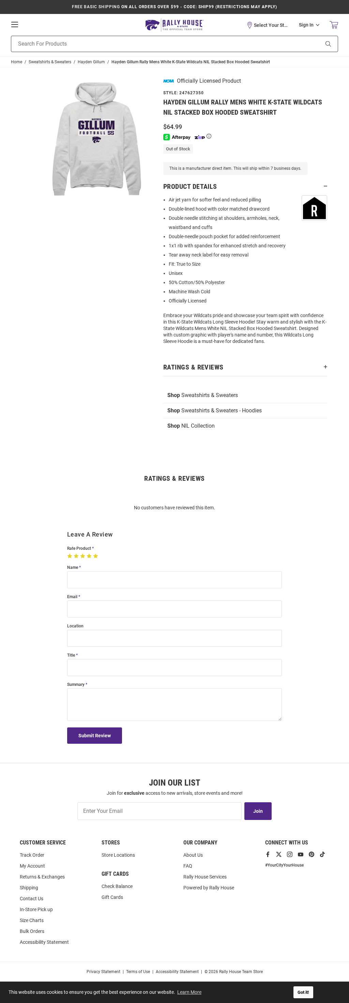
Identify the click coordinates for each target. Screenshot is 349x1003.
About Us (193, 855)
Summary (76, 685)
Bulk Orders (32, 931)
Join (258, 811)
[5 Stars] (96, 556)
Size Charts (32, 920)
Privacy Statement (103, 971)
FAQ (187, 866)
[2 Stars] (77, 556)
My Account (32, 866)
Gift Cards (112, 897)
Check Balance (117, 886)
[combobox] (156, 44)
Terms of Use (138, 971)
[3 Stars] (83, 556)
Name (72, 567)
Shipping (29, 887)
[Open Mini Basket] (334, 25)
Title (71, 655)
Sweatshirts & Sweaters (202, 395)
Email (72, 597)
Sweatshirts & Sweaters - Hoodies (214, 410)
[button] (267, 25)
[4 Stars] (90, 556)
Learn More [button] (189, 992)
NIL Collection (191, 426)
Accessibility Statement (44, 942)
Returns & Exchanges (42, 876)
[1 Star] (70, 556)
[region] (245, 272)
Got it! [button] (303, 992)
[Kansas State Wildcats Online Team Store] (174, 25)
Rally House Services (205, 876)
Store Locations (118, 855)
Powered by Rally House (208, 887)
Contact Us (31, 898)
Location (75, 626)
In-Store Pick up (36, 909)
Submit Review (94, 735)
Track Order (32, 855)
